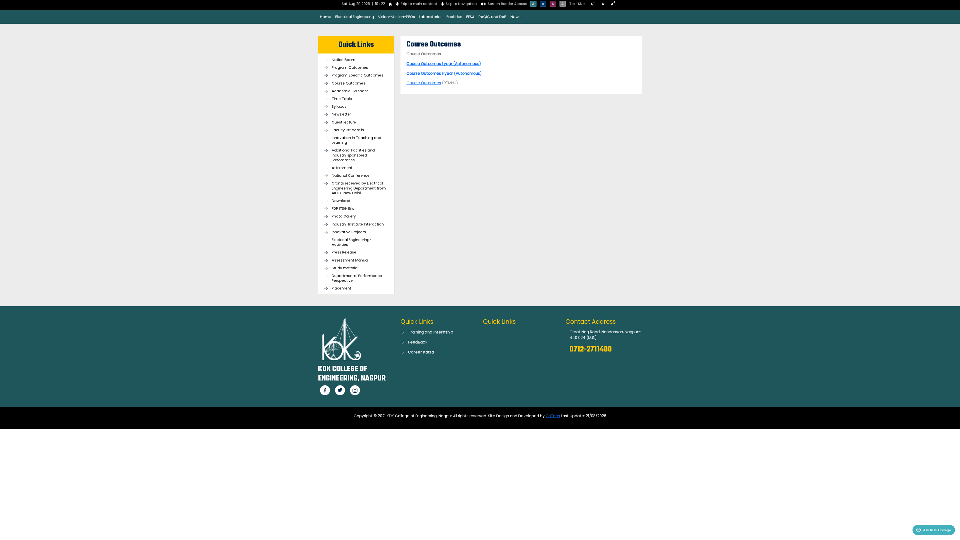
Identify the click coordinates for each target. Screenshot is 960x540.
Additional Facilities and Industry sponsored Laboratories (353, 155)
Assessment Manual (350, 260)
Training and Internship (430, 332)
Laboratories (430, 16)
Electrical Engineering (354, 16)
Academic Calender (350, 91)
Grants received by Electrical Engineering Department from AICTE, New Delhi (359, 188)
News (515, 16)
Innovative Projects (349, 232)
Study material (345, 268)
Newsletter (341, 114)
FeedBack (418, 342)
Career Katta (421, 352)
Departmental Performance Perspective (357, 278)
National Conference (351, 175)
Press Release (344, 252)
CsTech (553, 415)
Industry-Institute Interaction (358, 224)
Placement (341, 288)
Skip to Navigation (461, 3)
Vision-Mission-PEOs (396, 16)
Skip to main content (418, 3)
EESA (470, 16)
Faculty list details (348, 130)
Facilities (454, 16)
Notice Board (344, 60)
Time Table (342, 98)
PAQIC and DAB (492, 16)
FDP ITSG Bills (343, 208)
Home (325, 16)
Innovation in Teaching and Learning (356, 140)
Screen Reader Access (507, 3)
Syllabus (339, 106)
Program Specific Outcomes (357, 75)
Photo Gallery (344, 216)
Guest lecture (344, 122)
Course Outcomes (348, 83)
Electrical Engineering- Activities (352, 242)
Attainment (342, 168)
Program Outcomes (350, 67)
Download (341, 200)
